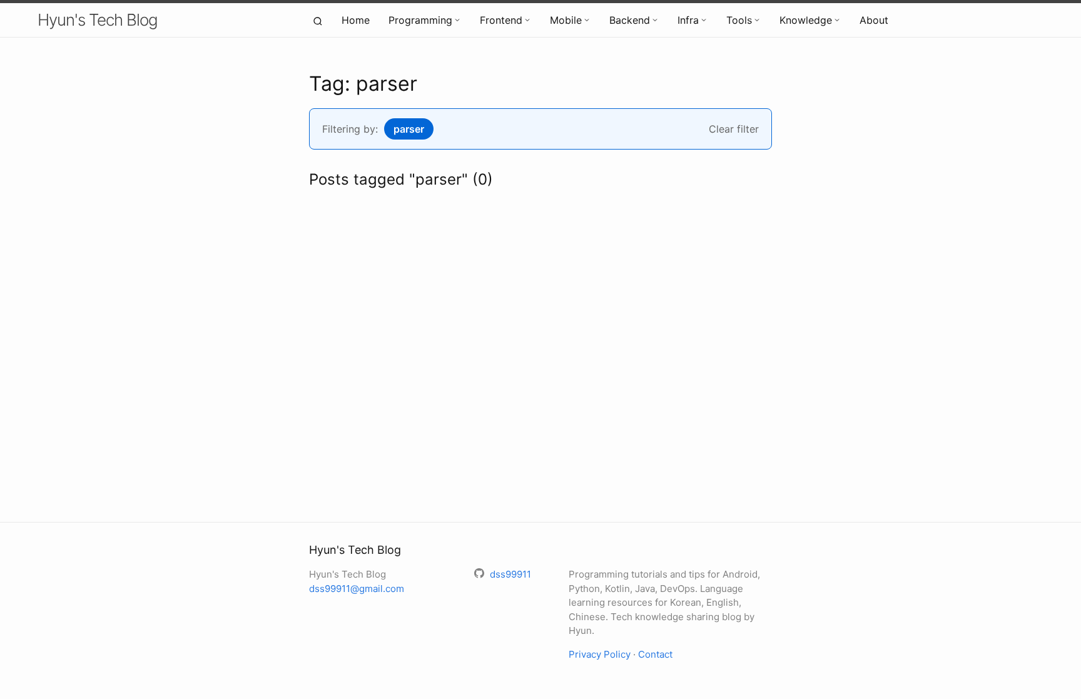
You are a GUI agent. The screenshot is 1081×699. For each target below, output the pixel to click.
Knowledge (805, 20)
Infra (688, 20)
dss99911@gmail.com (356, 588)
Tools (739, 20)
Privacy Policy (600, 654)
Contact (655, 654)
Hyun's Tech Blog (98, 19)
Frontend (501, 20)
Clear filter (734, 129)
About (874, 20)
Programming (420, 20)
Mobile (566, 20)
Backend (629, 20)
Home (356, 20)
